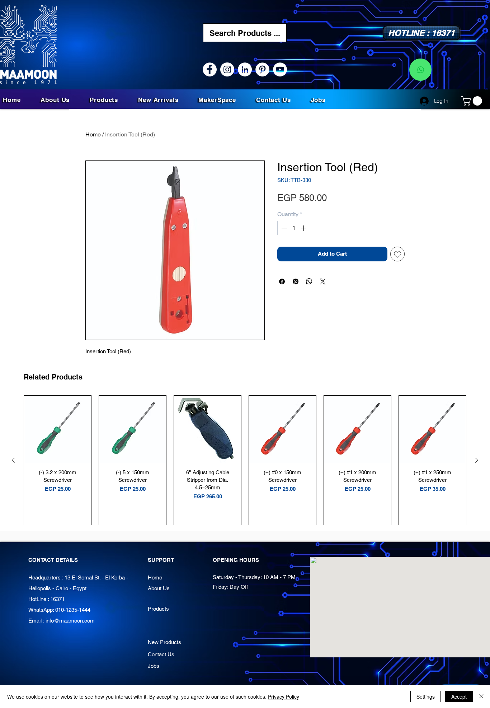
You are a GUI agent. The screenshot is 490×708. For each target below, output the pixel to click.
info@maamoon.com (70, 621)
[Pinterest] (262, 69)
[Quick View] (57, 429)
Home (93, 134)
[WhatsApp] (420, 70)
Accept (459, 696)
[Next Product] (476, 460)
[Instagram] (227, 69)
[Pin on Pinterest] (295, 281)
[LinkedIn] (245, 69)
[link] (472, 101)
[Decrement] (283, 228)
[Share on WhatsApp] (309, 281)
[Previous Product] (13, 460)
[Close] (481, 696)
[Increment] (304, 228)
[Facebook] (210, 69)
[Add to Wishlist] (397, 254)
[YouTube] (280, 69)
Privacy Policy (283, 696)
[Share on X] (323, 281)
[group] (245, 460)
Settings (425, 696)
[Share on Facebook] (282, 281)
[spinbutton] (293, 228)
